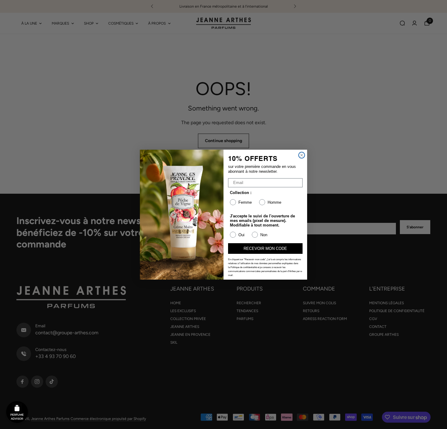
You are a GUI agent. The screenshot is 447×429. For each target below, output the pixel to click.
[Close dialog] (302, 155)
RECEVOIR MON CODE (265, 248)
